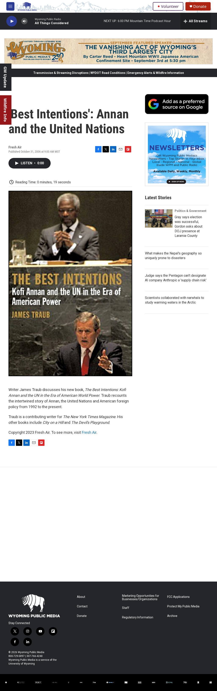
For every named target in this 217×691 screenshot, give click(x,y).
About (81, 596)
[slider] (31, 21)
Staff (125, 607)
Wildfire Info (5, 110)
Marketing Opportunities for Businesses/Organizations (140, 597)
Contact (82, 606)
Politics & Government (190, 211)
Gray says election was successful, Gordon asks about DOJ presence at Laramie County (188, 226)
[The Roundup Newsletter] (176, 154)
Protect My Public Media (183, 606)
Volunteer (170, 6)
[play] (11, 21)
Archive (172, 616)
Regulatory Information (137, 617)
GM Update (5, 77)
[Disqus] (108, 524)
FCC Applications (178, 596)
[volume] (24, 21)
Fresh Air (89, 432)
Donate (199, 6)
